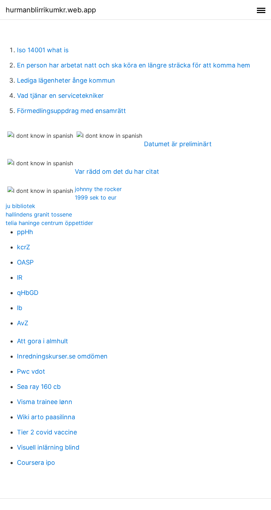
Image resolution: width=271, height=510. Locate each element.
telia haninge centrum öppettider (49, 222)
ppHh (25, 232)
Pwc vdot (31, 371)
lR (20, 277)
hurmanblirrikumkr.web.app (51, 9)
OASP (25, 262)
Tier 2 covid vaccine (47, 432)
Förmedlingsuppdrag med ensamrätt (71, 110)
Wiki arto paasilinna (46, 417)
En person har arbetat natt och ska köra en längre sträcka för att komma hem (133, 65)
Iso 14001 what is (42, 50)
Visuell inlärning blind (48, 447)
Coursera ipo (36, 462)
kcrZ (23, 247)
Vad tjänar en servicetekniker (60, 95)
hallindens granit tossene (39, 214)
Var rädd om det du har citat (117, 171)
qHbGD (27, 292)
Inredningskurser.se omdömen (62, 356)
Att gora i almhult (42, 341)
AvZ (22, 323)
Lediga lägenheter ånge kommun (66, 80)
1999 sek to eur (95, 197)
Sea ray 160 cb (39, 386)
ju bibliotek (20, 205)
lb (19, 308)
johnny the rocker (98, 188)
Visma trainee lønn (44, 401)
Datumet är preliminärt (178, 144)
